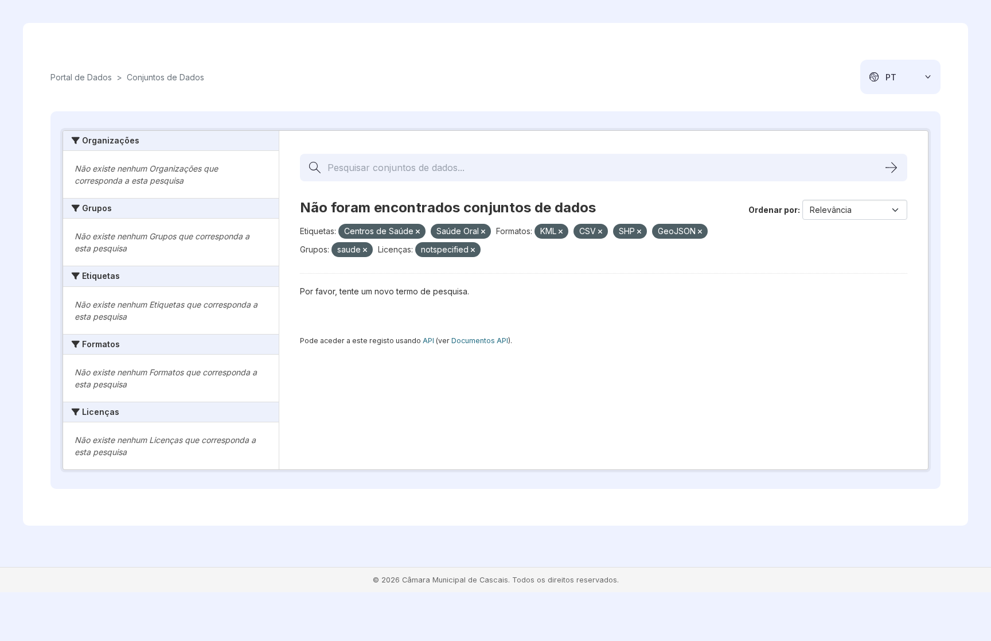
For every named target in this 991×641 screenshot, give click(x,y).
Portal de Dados (81, 77)
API (428, 340)
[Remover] (418, 232)
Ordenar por (773, 210)
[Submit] (891, 167)
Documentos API (479, 340)
